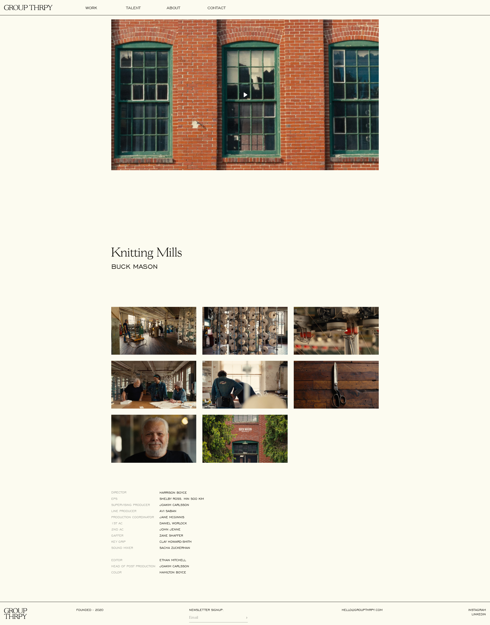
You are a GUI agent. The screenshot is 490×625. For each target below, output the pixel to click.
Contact (216, 7)
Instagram (477, 610)
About (173, 7)
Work (91, 7)
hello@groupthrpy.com (362, 610)
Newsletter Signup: (206, 610)
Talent (133, 7)
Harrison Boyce (173, 492)
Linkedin (479, 614)
